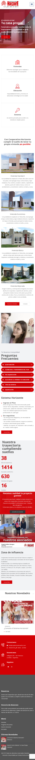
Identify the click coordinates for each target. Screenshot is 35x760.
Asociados (4, 729)
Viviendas (3, 722)
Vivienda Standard (17, 176)
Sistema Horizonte (6, 727)
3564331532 (11, 648)
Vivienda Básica (17, 250)
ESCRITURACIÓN (9, 364)
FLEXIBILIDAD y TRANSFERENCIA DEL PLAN (17, 369)
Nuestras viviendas (12, 304)
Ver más (6, 36)
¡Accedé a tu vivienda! (17, 512)
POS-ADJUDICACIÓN (10, 374)
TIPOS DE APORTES (10, 384)
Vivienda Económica (17, 214)
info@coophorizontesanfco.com (17, 645)
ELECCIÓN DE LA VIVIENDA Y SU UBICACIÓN (17, 379)
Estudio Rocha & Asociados (25, 755)
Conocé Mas (7, 432)
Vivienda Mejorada (17, 286)
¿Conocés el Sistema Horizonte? (16, 628)
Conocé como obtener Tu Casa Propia (17, 745)
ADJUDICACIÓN (9, 389)
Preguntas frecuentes (7, 724)
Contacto (25, 304)
